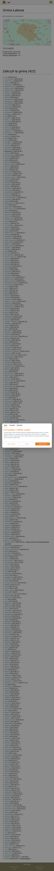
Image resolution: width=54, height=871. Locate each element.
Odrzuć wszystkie (11, 443)
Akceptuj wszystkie (42, 443)
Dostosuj (27, 443)
